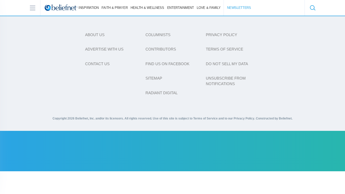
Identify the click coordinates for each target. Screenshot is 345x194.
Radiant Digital (161, 93)
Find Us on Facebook (167, 64)
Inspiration (89, 8)
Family (208, 8)
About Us (95, 35)
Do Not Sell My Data (227, 64)
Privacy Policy (221, 35)
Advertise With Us (104, 49)
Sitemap (153, 78)
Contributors (160, 49)
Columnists (157, 35)
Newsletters (239, 8)
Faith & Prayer (115, 8)
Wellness (147, 8)
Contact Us (97, 64)
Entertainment (180, 8)
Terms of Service (224, 49)
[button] (312, 8)
